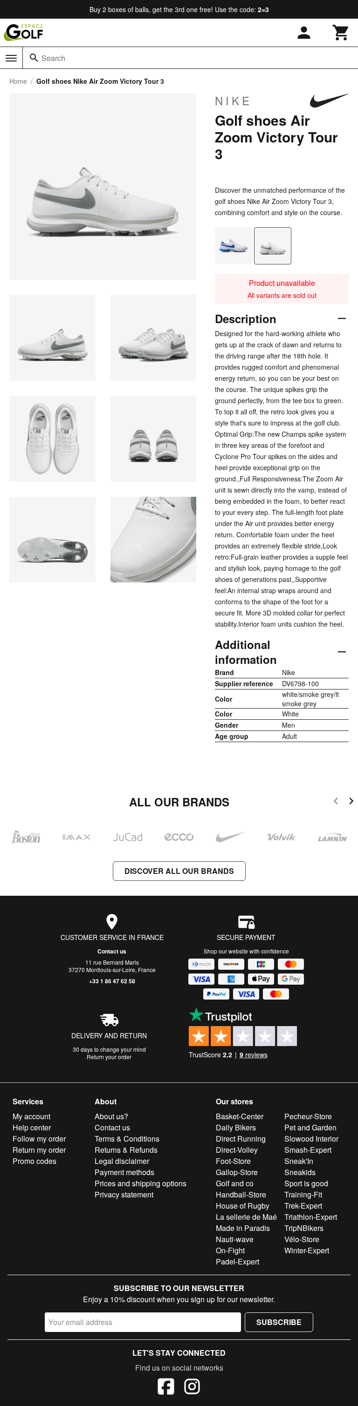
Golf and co (235, 1183)
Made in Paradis (243, 1228)
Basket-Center (239, 1116)
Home (18, 81)
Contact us (111, 951)
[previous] (336, 802)
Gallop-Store (237, 1172)
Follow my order (39, 1138)
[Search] (34, 57)
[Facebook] (166, 1388)
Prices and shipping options (140, 1183)
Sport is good (306, 1183)
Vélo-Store (301, 1239)
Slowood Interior (311, 1138)
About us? (111, 1116)
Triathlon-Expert (310, 1216)
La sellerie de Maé (246, 1216)
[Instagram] (192, 1388)
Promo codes (34, 1161)
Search (53, 58)
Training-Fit (303, 1194)
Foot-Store (233, 1161)
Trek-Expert (303, 1205)
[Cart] (341, 32)
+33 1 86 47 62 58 (112, 981)
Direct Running (241, 1138)
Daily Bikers (236, 1127)
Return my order (39, 1149)
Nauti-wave (235, 1239)
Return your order (109, 1057)
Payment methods (124, 1172)
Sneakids (300, 1172)
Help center (32, 1127)
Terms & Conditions (127, 1138)
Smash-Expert (307, 1149)
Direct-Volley (237, 1149)
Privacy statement (124, 1194)
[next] (351, 802)
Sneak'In (298, 1161)
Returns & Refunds (126, 1149)
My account (31, 1116)
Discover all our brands (179, 870)
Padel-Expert (237, 1261)
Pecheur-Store (308, 1116)
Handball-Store (241, 1194)
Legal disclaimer (122, 1161)
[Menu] (11, 58)
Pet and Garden (310, 1127)
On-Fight (230, 1250)
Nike (233, 100)
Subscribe (279, 1322)
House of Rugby (242, 1205)
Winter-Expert (306, 1250)
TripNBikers (304, 1228)
